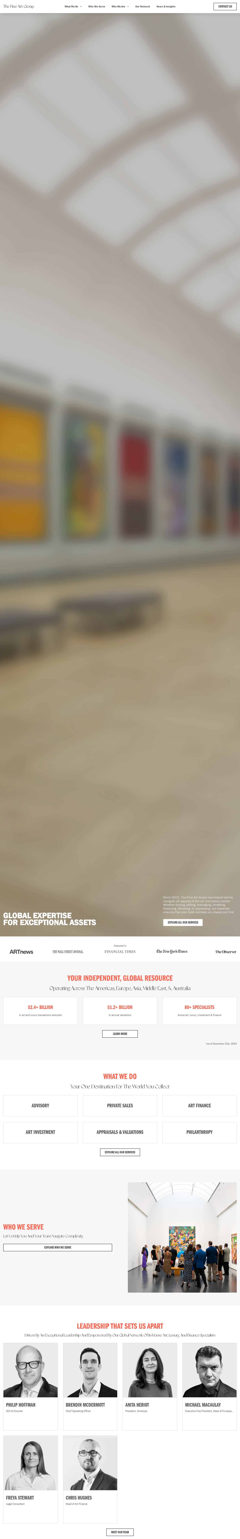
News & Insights (166, 6)
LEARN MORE (120, 1034)
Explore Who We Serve (57, 1247)
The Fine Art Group (18, 7)
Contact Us (225, 6)
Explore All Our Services (183, 922)
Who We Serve (96, 6)
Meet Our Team (120, 1532)
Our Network (142, 6)
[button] (73, 6)
